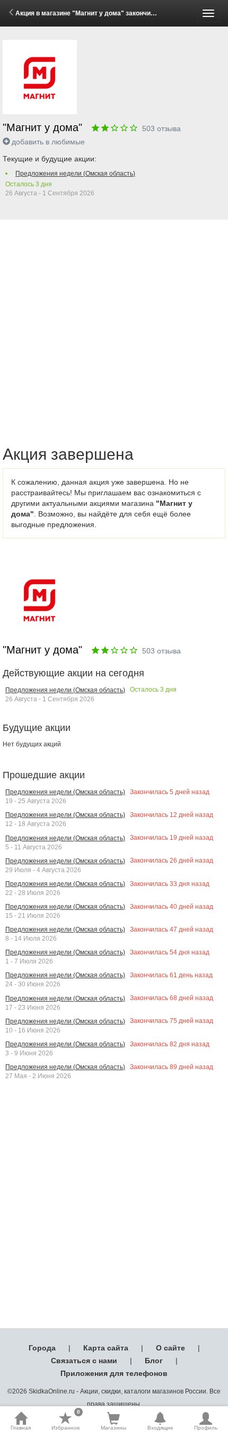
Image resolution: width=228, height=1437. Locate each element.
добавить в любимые (48, 141)
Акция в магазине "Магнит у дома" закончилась (90, 13)
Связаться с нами (84, 1360)
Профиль (205, 1428)
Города (42, 1348)
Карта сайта (105, 1348)
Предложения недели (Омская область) (75, 173)
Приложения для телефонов (114, 1373)
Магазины (113, 1428)
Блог (154, 1360)
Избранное (65, 1421)
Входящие (160, 1428)
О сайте (170, 1348)
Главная (21, 1428)
